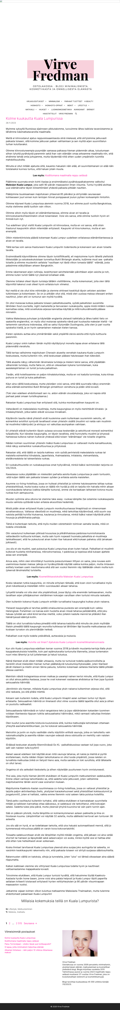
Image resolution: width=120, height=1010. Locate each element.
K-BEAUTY (88, 101)
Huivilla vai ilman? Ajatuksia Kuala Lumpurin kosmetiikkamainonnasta (66, 642)
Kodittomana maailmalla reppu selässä (66, 175)
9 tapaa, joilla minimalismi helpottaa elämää (24, 947)
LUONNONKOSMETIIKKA (61, 109)
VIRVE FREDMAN (66, 114)
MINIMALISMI (54, 101)
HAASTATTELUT (50, 114)
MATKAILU (30, 109)
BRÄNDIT (91, 109)
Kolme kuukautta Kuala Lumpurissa (34, 118)
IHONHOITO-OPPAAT (54, 105)
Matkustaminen (25, 909)
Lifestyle (13, 909)
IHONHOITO (35, 105)
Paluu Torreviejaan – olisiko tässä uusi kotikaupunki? (28, 944)
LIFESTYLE (82, 105)
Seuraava (30, 923)
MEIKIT (70, 105)
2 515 (19, 923)
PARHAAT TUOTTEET (73, 101)
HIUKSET (43, 109)
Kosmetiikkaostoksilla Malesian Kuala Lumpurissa (66, 576)
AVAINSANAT (79, 109)
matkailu (21, 912)
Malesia (12, 912)
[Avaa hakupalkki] (76, 114)
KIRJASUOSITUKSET (35, 101)
